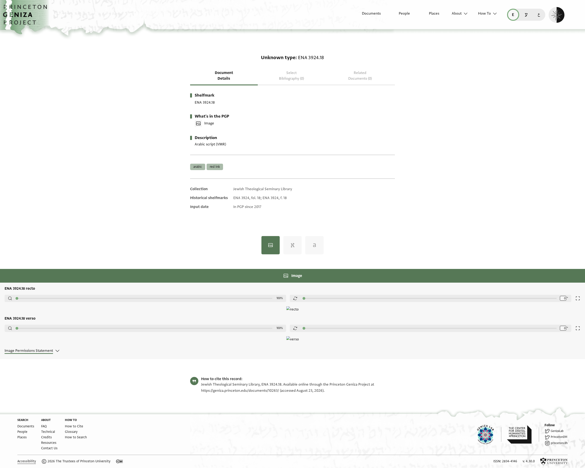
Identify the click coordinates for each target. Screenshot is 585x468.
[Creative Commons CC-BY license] (119, 461)
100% (280, 298)
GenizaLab (557, 431)
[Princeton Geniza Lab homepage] (489, 434)
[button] (26, 17)
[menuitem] (367, 16)
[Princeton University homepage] (554, 461)
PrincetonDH (559, 437)
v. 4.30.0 (529, 461)
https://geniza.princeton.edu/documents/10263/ (240, 390)
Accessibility (26, 461)
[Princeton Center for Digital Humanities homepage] (523, 434)
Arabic (197, 167)
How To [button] (484, 13)
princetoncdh (559, 443)
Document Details (224, 76)
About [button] (457, 13)
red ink (215, 167)
